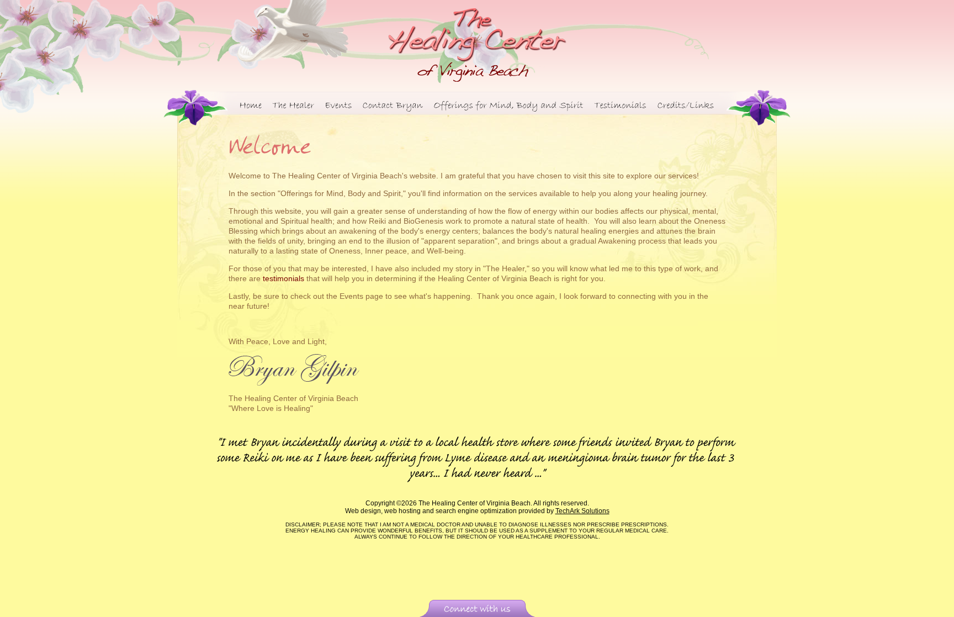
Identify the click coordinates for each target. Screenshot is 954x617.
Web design (363, 511)
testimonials (283, 278)
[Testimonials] (621, 104)
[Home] (251, 104)
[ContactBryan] (393, 104)
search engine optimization (476, 511)
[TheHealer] (294, 104)
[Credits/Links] (686, 104)
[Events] (338, 104)
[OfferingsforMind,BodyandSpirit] (509, 104)
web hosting (402, 511)
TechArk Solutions (582, 511)
